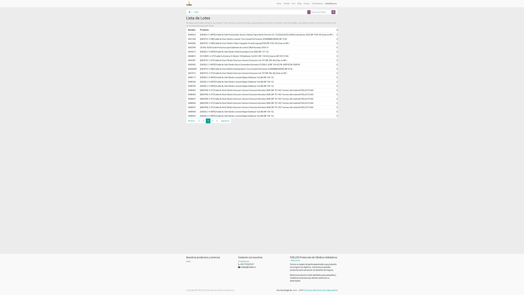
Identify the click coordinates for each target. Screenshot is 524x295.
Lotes (196, 12)
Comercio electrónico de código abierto (321, 290)
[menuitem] (279, 3)
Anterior (191, 121)
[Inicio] (189, 12)
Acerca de (295, 260)
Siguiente (225, 121)
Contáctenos (243, 261)
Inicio (188, 261)
